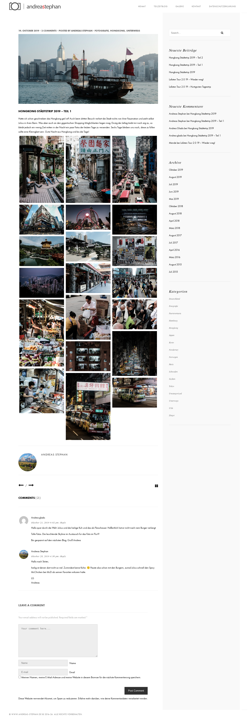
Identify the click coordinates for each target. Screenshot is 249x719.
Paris (171, 364)
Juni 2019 (174, 191)
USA (171, 407)
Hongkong (117, 30)
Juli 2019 (173, 184)
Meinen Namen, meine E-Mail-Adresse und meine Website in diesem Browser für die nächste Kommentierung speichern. (81, 677)
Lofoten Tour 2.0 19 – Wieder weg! (186, 79)
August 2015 (175, 264)
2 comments (49, 30)
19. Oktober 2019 (28, 30)
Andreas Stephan (81, 30)
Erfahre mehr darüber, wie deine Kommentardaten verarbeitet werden (112, 698)
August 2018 (175, 213)
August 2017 (175, 235)
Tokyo (171, 386)
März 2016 (174, 257)
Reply (63, 522)
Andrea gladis (38, 517)
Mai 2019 (174, 199)
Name (72, 663)
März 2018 (174, 228)
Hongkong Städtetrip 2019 (182, 72)
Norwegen (173, 356)
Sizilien (172, 378)
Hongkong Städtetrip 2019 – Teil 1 (186, 64)
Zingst (171, 415)
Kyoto (171, 342)
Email (72, 672)
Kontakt (196, 6)
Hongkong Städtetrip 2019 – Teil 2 (186, 57)
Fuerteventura (175, 313)
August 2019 (175, 177)
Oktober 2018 (176, 206)
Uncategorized (175, 393)
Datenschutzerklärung (222, 6)
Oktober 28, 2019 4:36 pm (45, 556)
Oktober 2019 (176, 169)
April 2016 (174, 250)
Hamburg (173, 320)
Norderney (173, 349)
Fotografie (102, 30)
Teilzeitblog (161, 6)
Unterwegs (133, 30)
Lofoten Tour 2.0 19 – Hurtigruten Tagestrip (190, 86)
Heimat (142, 6)
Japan (171, 335)
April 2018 (174, 220)
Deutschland (174, 298)
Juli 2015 (173, 271)
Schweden (173, 371)
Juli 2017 (173, 242)
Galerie (180, 6)
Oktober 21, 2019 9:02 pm (45, 522)
